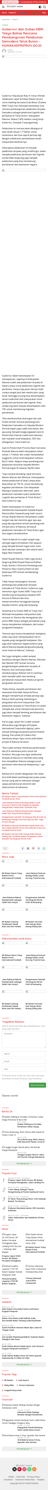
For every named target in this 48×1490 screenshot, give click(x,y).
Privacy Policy (33, 1477)
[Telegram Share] (39, 848)
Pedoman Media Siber (25, 1479)
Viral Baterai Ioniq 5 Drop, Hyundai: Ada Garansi (28, 1441)
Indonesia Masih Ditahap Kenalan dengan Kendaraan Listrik (29, 1413)
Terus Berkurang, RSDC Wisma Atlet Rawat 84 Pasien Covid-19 (31, 1140)
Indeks (11, 1477)
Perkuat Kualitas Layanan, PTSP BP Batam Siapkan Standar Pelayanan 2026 (10, 1281)
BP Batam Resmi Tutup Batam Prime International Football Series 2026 (24, 797)
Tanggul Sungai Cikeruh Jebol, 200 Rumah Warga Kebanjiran (31, 1156)
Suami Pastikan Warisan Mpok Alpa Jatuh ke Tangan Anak (22, 1328)
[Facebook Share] (23, 848)
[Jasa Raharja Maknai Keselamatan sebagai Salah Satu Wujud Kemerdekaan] (12, 889)
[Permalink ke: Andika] (4, 50)
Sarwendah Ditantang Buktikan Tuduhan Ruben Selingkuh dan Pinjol (23, 1338)
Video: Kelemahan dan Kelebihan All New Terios (26, 1218)
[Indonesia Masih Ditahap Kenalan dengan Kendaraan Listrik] (24, 1406)
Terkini (5, 25)
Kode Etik (21, 1477)
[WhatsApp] (29, 1469)
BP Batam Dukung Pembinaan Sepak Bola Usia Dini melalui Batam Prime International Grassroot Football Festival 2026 (23, 827)
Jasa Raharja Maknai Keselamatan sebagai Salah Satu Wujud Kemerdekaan (21, 812)
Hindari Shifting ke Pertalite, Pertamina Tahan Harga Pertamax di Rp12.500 (29, 1125)
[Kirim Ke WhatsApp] (44, 848)
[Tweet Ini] (28, 848)
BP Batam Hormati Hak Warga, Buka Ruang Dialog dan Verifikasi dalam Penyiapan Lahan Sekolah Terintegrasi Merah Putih (22, 836)
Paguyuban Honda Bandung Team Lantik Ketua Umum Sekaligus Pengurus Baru (29, 1428)
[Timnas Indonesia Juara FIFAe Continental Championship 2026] (36, 1270)
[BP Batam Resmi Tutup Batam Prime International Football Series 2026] (12, 865)
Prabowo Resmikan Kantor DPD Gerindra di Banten (26, 1209)
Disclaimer (8, 1479)
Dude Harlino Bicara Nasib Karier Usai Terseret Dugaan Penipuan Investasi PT (22, 1347)
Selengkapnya (23, 1163)
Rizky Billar (9, 1385)
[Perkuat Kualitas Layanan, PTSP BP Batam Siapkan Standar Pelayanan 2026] (12, 1270)
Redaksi (41, 1479)
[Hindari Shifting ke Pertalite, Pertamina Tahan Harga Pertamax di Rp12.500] (24, 1118)
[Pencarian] (44, 7)
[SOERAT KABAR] (14, 7)
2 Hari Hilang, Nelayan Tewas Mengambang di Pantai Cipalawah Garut (26, 1190)
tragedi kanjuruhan (13, 1390)
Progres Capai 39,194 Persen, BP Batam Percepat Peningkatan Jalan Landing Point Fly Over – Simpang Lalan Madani (27, 1181)
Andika (10, 50)
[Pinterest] (19, 1469)
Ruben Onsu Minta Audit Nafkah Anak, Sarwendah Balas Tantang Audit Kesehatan (21, 1319)
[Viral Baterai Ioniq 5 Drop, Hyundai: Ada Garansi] (23, 1435)
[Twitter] (14, 1469)
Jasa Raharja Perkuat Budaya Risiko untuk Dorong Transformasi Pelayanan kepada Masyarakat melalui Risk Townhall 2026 (21, 805)
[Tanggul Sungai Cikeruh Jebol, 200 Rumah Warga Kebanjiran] (24, 1149)
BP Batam (8, 1380)
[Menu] (4, 7)
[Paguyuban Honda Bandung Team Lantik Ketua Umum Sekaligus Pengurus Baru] (24, 1422)
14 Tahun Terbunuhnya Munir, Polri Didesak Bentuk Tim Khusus (27, 1200)
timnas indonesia (26, 1385)
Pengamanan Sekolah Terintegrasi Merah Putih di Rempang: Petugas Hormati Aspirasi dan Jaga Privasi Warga (24, 819)
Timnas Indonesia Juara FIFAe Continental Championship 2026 (34, 1280)
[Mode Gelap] (40, 7)
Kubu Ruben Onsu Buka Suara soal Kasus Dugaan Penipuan (20, 1310)
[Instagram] (24, 1469)
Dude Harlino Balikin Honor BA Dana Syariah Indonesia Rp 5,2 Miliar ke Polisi (21, 1357)
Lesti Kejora (23, 1380)
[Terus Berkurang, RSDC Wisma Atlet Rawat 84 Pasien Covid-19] (24, 1134)
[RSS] (34, 1469)
